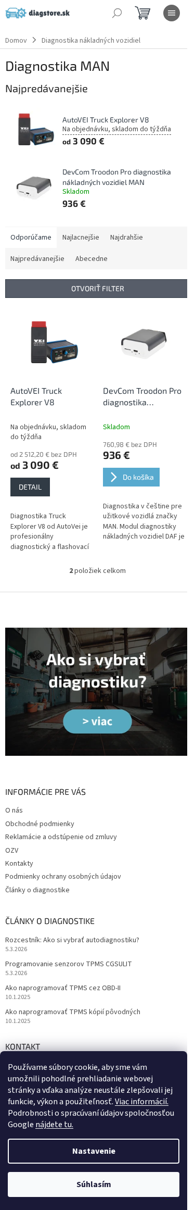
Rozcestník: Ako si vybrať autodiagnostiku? (72, 940)
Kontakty (19, 863)
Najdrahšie (126, 237)
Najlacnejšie (80, 237)
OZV (11, 850)
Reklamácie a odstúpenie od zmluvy (61, 837)
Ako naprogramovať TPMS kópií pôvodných (72, 1012)
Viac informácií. (141, 1101)
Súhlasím (93, 1184)
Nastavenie (93, 1151)
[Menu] (171, 13)
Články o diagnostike (37, 890)
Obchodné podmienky (39, 824)
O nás (14, 810)
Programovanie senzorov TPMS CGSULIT (68, 964)
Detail (30, 486)
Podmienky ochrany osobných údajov (63, 876)
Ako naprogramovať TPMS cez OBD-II (63, 988)
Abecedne (91, 259)
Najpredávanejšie (37, 259)
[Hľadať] (117, 13)
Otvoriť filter (97, 288)
